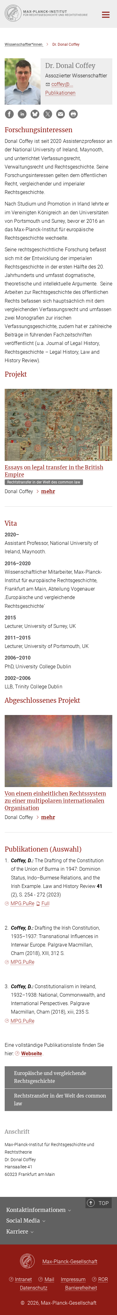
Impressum (73, 1279)
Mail (49, 1279)
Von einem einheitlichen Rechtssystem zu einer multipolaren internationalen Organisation (55, 800)
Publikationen (60, 93)
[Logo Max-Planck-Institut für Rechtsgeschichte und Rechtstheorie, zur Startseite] (47, 13)
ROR (103, 1279)
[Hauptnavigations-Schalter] (106, 14)
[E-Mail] (60, 114)
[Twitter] (47, 114)
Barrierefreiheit (81, 1288)
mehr (48, 491)
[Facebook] (9, 114)
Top (104, 1203)
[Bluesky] (35, 114)
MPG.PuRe (22, 903)
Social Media (23, 1221)
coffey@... (62, 84)
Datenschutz (33, 1288)
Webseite (31, 1054)
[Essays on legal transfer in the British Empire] (58, 425)
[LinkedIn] (22, 114)
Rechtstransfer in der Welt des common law (60, 1100)
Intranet (23, 1279)
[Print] (73, 114)
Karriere (17, 1232)
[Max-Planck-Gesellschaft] (31, 1261)
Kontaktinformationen (36, 1210)
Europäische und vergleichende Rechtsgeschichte (50, 1077)
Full (45, 903)
